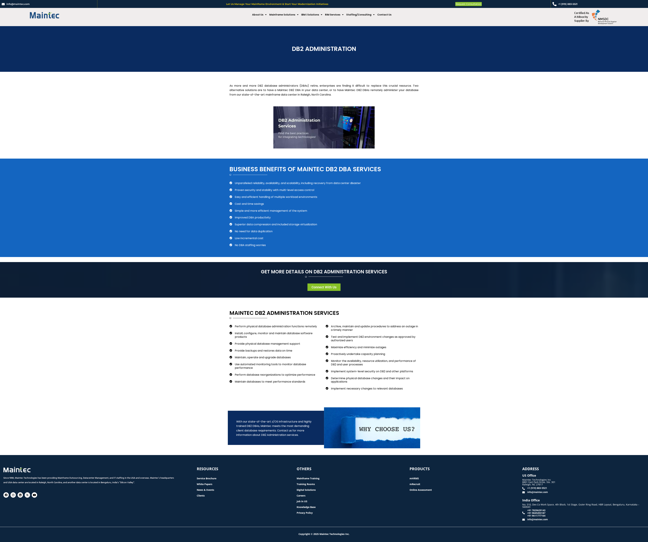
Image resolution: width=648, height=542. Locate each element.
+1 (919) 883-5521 (567, 4)
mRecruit (415, 484)
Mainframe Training (308, 478)
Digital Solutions (306, 489)
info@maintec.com (18, 4)
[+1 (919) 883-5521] (554, 4)
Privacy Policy (305, 512)
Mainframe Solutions (282, 14)
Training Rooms (306, 484)
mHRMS (414, 478)
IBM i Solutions (310, 14)
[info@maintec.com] (3, 4)
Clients (201, 495)
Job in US (302, 501)
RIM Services (332, 14)
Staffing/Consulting (358, 14)
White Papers (204, 484)
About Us (257, 14)
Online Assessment (421, 489)
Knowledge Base (306, 507)
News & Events (205, 489)
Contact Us (384, 14)
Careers (301, 495)
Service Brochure (206, 478)
